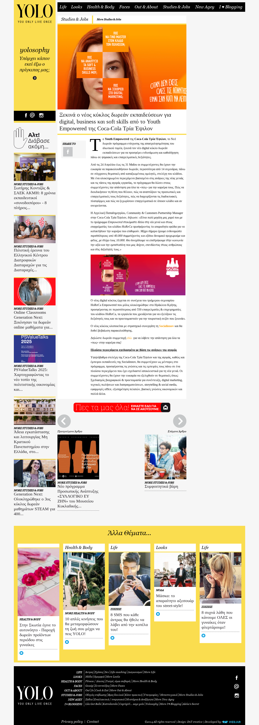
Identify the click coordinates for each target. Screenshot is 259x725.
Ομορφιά (99, 676)
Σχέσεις (99, 672)
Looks (76, 7)
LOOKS (77, 676)
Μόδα (88, 676)
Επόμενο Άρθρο (177, 431)
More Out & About (121, 690)
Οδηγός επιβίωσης (96, 694)
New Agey (204, 7)
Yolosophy (152, 703)
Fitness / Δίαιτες (94, 681)
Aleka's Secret (191, 703)
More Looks (113, 676)
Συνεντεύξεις (102, 685)
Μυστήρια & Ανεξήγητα (139, 699)
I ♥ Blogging (231, 7)
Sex (107, 672)
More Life (149, 672)
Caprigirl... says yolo (131, 703)
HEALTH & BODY (71, 681)
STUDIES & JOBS (71, 695)
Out (87, 690)
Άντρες (89, 672)
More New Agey (164, 699)
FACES (78, 685)
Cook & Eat (101, 690)
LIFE (79, 672)
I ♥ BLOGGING (73, 704)
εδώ (129, 338)
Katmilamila (110, 703)
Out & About (146, 7)
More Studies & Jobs (109, 19)
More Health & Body (145, 681)
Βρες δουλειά (115, 694)
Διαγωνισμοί (135, 672)
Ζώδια (89, 699)
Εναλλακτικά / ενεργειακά (109, 699)
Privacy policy (72, 721)
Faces (124, 7)
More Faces (118, 685)
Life (63, 7)
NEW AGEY (75, 699)
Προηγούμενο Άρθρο (69, 431)
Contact (93, 721)
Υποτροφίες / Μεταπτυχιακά (160, 694)
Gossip (89, 685)
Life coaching (118, 672)
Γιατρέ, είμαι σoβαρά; (118, 681)
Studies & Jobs (176, 7)
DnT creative (194, 721)
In (92, 690)
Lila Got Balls (93, 703)
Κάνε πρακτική (133, 694)
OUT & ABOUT (73, 690)
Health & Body (100, 7)
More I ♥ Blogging (170, 703)
